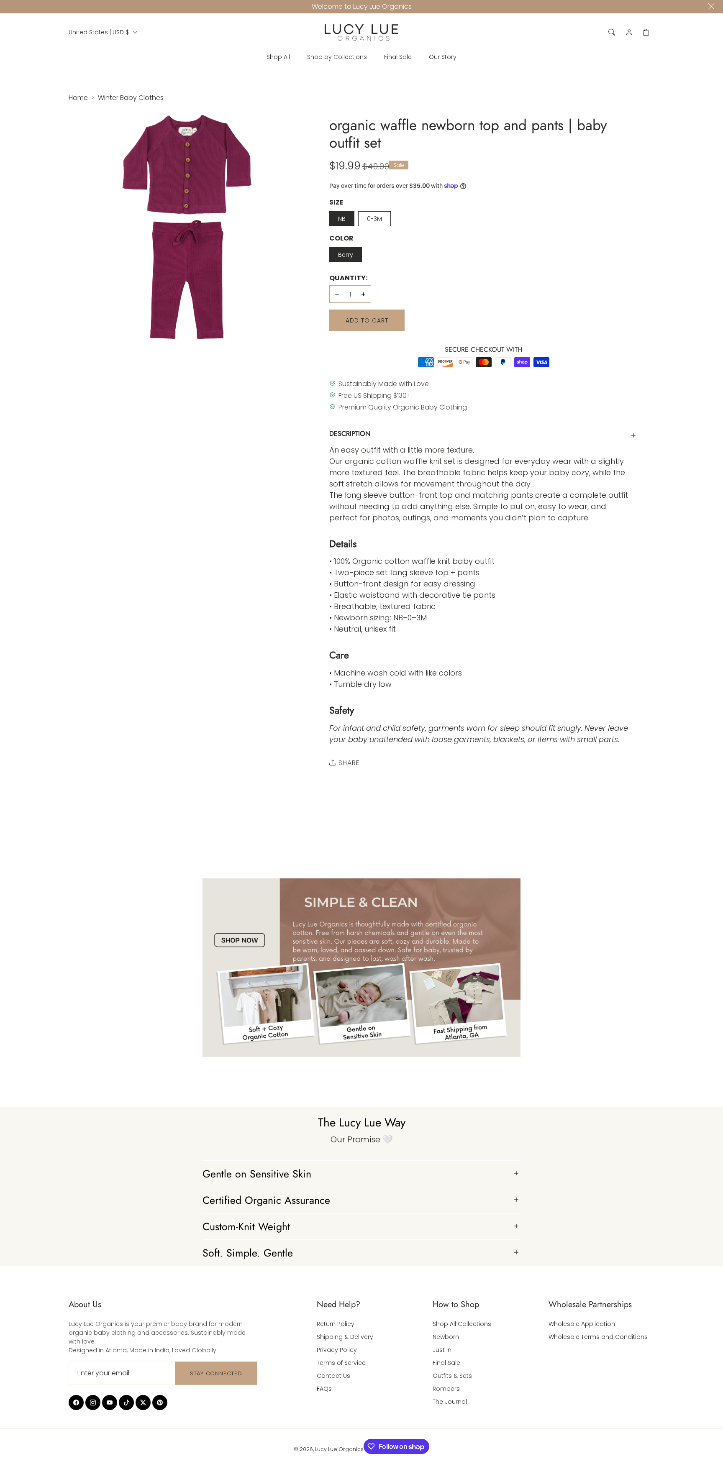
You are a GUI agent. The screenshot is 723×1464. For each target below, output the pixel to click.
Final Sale (446, 1363)
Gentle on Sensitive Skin (257, 1173)
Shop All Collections (462, 1324)
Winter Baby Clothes (131, 97)
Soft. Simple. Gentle (248, 1252)
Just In (442, 1350)
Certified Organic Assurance (266, 1200)
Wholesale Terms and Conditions (598, 1337)
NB (342, 219)
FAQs (324, 1389)
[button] (611, 32)
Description (349, 433)
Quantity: (348, 278)
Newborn (446, 1337)
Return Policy (335, 1324)
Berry (345, 255)
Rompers (446, 1389)
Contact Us (333, 1376)
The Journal (450, 1401)
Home (78, 97)
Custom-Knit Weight (246, 1226)
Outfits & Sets (452, 1376)
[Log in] (629, 32)
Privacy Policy (337, 1350)
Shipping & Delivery (345, 1337)
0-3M (374, 219)
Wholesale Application (582, 1324)
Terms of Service (341, 1363)
